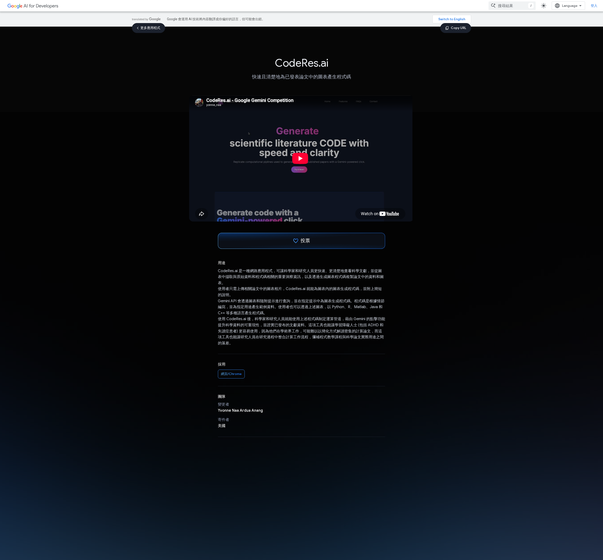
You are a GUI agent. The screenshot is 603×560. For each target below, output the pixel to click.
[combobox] (512, 5)
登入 (594, 6)
